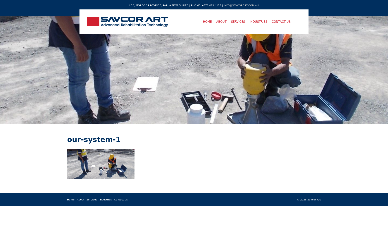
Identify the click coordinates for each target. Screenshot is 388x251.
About (221, 21)
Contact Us (281, 21)
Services (238, 21)
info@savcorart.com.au (241, 5)
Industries (258, 21)
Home (207, 21)
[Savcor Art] (127, 22)
